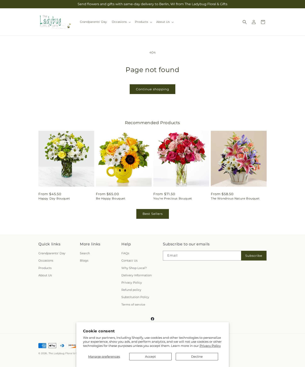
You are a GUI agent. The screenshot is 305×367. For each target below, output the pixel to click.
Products (45, 268)
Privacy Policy (210, 346)
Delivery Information (136, 275)
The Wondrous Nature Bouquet (235, 198)
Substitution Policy (135, 297)
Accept (150, 356)
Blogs (84, 260)
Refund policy (131, 290)
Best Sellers (153, 214)
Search (85, 253)
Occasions (45, 260)
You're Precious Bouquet (172, 198)
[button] (120, 21)
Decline (197, 356)
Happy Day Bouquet (54, 198)
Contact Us (129, 260)
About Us (45, 275)
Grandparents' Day (51, 253)
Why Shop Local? (134, 268)
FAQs (125, 253)
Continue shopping (152, 89)
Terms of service (133, 304)
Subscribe (253, 256)
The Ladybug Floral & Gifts (65, 353)
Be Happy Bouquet (111, 198)
